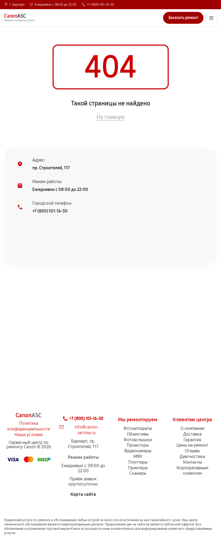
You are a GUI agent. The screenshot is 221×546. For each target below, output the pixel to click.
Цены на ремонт (192, 445)
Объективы (138, 434)
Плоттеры (137, 462)
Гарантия (192, 439)
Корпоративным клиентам (192, 470)
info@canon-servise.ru (87, 429)
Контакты (192, 462)
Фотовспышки (138, 439)
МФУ (137, 456)
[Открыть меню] (211, 17)
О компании (192, 428)
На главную (110, 117)
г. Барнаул (17, 4)
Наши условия (29, 434)
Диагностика (192, 456)
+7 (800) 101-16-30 (100, 4)
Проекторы (138, 445)
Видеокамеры (137, 450)
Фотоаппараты (137, 428)
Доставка (192, 434)
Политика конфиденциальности (28, 426)
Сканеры (137, 473)
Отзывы (192, 450)
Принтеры (138, 467)
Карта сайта (83, 494)
